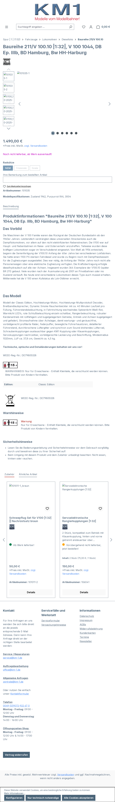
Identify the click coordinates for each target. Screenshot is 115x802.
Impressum (86, 620)
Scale (36, 169)
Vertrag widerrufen (16, 754)
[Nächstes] (109, 104)
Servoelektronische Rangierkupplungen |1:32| (79, 519)
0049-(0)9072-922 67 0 (16, 705)
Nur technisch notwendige (43, 797)
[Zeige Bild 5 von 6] (71, 133)
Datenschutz (87, 616)
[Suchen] (70, 27)
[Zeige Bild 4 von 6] (67, 133)
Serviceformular (50, 620)
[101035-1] (64, 103)
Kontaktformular (19, 693)
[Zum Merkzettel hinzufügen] (47, 509)
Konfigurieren (14, 797)
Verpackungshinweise (53, 624)
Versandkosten (65, 774)
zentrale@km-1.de (13, 681)
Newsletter (86, 641)
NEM (9, 169)
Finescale (22, 169)
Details (31, 592)
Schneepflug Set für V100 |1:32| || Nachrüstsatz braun (30, 519)
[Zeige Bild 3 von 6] (62, 133)
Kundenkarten (88, 632)
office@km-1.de (11, 669)
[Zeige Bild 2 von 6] (57, 133)
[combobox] (41, 27)
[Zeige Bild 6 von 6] (76, 133)
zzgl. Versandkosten (35, 145)
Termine (84, 637)
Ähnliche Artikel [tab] (28, 474)
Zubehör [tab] (9, 474)
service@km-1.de (12, 657)
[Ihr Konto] (90, 27)
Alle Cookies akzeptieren (78, 797)
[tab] (11, 206)
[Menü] (6, 27)
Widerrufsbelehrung (91, 628)
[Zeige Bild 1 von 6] (53, 133)
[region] (57, 103)
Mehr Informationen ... (14, 793)
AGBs (83, 624)
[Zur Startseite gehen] (57, 12)
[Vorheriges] (19, 104)
